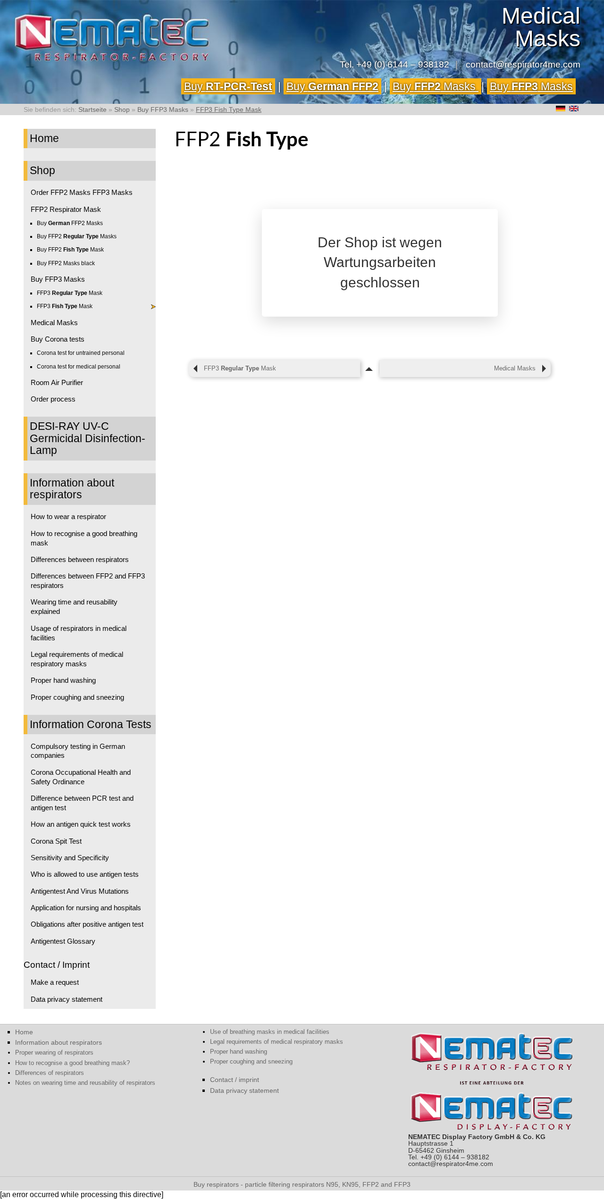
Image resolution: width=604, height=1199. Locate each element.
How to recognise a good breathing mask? (72, 1062)
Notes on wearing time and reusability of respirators (85, 1082)
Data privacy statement (66, 999)
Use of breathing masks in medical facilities (269, 1031)
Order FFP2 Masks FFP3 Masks (82, 192)
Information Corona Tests (90, 724)
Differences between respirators (80, 559)
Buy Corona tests (57, 339)
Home (44, 138)
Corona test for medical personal (78, 366)
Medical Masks (54, 323)
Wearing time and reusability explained (74, 606)
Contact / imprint (234, 1079)
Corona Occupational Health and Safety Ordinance (81, 777)
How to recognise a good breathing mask (84, 538)
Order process (53, 399)
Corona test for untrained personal (81, 353)
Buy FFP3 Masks (162, 109)
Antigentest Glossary (63, 941)
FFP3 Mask (69, 293)
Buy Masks (435, 86)
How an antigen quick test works (81, 824)
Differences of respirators (49, 1072)
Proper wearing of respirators (54, 1052)
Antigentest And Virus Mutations (80, 891)
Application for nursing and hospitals (86, 908)
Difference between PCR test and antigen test (82, 803)
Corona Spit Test (56, 841)
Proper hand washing (63, 680)
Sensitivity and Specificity (70, 858)
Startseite (92, 109)
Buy (228, 86)
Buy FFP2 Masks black (66, 263)
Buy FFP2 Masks (70, 223)
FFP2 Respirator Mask (66, 209)
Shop (122, 109)
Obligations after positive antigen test (87, 924)
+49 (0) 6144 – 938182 (402, 64)
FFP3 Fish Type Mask (228, 109)
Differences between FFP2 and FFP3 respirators (88, 580)
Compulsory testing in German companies (78, 751)
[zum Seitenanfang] (369, 368)
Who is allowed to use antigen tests (85, 874)
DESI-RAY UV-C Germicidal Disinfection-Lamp (87, 438)
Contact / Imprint (57, 965)
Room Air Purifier (57, 382)
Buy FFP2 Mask (70, 249)
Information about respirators (72, 489)
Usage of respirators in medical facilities (78, 633)
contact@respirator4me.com (523, 64)
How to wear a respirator (68, 516)
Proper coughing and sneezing (77, 697)
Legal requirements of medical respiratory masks (77, 659)
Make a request (55, 982)
